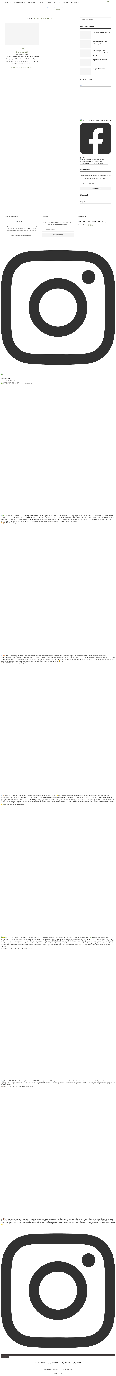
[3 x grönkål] (22, 34)
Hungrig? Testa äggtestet (101, 32)
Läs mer (21, 66)
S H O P (56, 2)
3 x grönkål (22, 51)
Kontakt (66, 2)
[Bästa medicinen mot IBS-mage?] (85, 44)
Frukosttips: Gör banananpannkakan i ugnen (100, 53)
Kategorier (31, 2)
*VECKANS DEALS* (19, 2)
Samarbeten (75, 2)
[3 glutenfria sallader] (85, 62)
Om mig (41, 2)
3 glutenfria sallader (100, 60)
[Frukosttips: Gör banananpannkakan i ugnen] (85, 53)
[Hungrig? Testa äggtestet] (85, 35)
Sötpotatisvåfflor (99, 69)
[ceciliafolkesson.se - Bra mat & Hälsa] (92, 159)
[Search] (110, 2)
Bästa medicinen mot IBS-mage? (100, 43)
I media (49, 2)
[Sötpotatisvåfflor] (85, 71)
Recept (7, 2)
